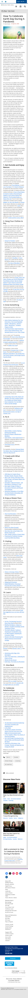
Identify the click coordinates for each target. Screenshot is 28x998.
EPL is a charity (12, 681)
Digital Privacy (8, 886)
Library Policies (8, 892)
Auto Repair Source (10, 444)
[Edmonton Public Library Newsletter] (6, 877)
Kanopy (5, 648)
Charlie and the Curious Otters (16, 217)
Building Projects (9, 882)
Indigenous (20, 818)
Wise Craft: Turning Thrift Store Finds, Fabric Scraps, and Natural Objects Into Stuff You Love (15, 479)
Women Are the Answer (11, 660)
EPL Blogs (4, 11)
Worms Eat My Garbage (11, 403)
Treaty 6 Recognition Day (10, 816)
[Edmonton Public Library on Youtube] (17, 873)
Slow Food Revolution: (10, 513)
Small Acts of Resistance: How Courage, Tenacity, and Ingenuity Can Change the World (14, 745)
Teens (8, 798)
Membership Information (11, 910)
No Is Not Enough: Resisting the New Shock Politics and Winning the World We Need (14, 740)
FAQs (6, 889)
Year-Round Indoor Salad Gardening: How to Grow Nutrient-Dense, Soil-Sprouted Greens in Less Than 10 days (15, 330)
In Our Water (8, 728)
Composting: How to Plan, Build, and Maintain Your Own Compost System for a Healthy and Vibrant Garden (14, 398)
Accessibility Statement (13, 980)
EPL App (7, 905)
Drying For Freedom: (10, 240)
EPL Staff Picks (8, 765)
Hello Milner (8, 938)
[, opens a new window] (9, 965)
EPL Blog (7, 918)
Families (11, 818)
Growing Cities (15, 350)
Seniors (15, 818)
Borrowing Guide (9, 903)
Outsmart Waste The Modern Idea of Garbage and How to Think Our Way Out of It (13, 451)
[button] (2, 1)
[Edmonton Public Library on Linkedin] (20, 873)
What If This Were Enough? (12, 527)
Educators (5, 818)
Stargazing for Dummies (11, 582)
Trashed (5, 289)
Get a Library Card (9, 907)
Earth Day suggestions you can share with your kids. (13, 612)
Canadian (16, 757)
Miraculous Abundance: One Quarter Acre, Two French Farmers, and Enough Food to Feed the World (14, 355)
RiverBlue (15, 258)
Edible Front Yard (12, 345)
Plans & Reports (9, 921)
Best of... (9, 757)
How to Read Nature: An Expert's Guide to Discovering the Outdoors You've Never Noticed (14, 193)
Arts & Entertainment (16, 798)
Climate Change (8, 761)
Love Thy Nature (7, 187)
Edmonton (20, 839)
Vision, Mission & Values (11, 897)
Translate (23, 972)
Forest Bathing (15, 185)
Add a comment (10, 773)
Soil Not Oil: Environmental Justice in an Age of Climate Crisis (12, 411)
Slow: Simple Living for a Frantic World (14, 534)
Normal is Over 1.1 (17, 648)
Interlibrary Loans (9, 908)
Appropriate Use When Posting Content (13, 860)
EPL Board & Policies (10, 887)
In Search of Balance (18, 187)
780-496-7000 (8, 953)
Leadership (7, 891)
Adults (4, 798)
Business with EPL (9, 884)
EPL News (7, 920)
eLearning (17, 761)
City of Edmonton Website (11, 968)
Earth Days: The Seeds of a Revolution (14, 661)
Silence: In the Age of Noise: (12, 572)
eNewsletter (8, 916)
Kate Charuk (11, 11)
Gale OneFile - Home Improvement (13, 437)
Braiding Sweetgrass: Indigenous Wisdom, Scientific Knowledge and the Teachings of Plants (14, 626)
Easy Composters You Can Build (13, 402)
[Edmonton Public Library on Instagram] (13, 873)
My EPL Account (9, 912)
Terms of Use (9, 978)
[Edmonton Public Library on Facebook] (6, 873)
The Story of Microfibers (14, 263)
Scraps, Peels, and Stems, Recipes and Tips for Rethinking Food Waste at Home (13, 279)
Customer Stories (9, 933)
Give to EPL (8, 937)
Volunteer (7, 940)
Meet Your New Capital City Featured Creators (11, 834)
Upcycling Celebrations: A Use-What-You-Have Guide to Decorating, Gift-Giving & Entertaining (14, 493)
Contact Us (12, 958)
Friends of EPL (8, 935)
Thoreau (22, 202)
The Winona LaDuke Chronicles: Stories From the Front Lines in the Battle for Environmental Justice (13, 731)
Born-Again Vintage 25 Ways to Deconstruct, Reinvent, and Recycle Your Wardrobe (14, 488)
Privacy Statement (17, 978)
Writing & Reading (7, 839)
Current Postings (9, 926)
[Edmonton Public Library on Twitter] (10, 873)
